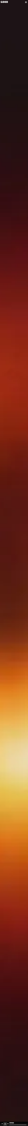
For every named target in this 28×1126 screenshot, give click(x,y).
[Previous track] (2, 1123)
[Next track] (8, 1123)
